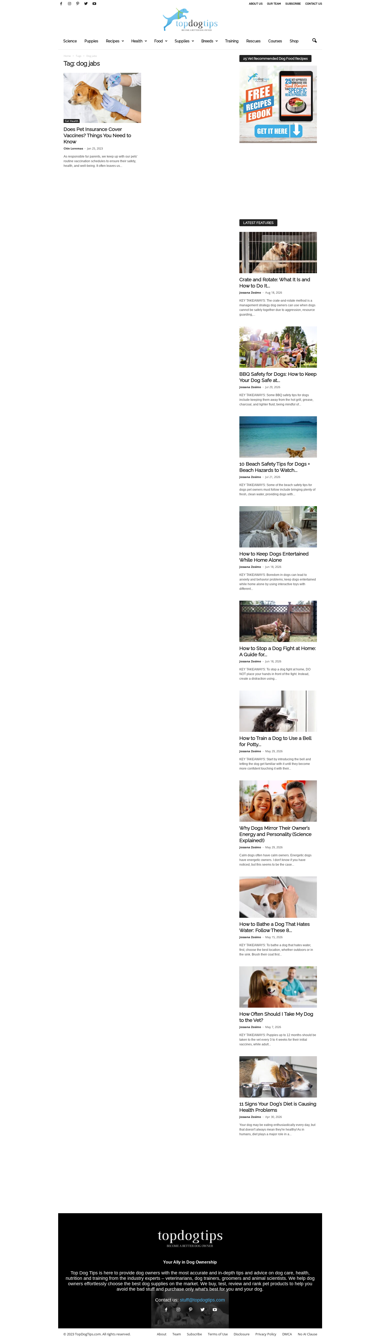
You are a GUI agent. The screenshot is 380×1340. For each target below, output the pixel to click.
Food (158, 41)
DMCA (287, 1334)
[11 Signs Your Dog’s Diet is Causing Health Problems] (278, 1077)
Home (67, 56)
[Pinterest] (78, 4)
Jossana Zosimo (250, 292)
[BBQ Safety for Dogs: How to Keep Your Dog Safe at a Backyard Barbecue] (278, 347)
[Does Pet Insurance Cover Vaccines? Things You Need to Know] (102, 98)
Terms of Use (218, 1334)
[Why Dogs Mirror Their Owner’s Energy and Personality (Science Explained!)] (278, 801)
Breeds (207, 41)
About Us (256, 3)
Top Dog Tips (84, 1272)
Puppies (91, 41)
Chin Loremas (73, 148)
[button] (314, 40)
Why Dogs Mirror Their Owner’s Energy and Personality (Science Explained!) (275, 834)
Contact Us (313, 3)
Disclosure (241, 1334)
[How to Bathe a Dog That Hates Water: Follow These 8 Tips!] (278, 897)
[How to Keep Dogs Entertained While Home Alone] (278, 526)
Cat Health (71, 121)
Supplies (182, 41)
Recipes (112, 41)
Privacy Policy (265, 1334)
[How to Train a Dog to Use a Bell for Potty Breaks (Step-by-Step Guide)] (278, 711)
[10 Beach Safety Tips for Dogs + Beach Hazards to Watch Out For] (278, 437)
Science (70, 41)
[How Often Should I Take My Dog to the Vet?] (278, 987)
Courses (275, 41)
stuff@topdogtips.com (202, 1300)
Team (176, 1334)
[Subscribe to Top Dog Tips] (278, 104)
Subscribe (293, 3)
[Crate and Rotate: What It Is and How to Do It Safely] (278, 252)
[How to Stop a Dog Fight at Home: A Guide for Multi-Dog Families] (278, 621)
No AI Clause (307, 1334)
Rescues (253, 41)
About (161, 1334)
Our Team (274, 3)
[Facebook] (61, 4)
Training (232, 41)
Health (136, 41)
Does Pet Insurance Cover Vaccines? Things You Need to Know (97, 135)
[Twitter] (86, 4)
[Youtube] (94, 4)
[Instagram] (69, 4)
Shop (294, 41)
